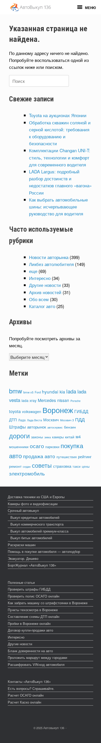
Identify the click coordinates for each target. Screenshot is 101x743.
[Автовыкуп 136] (30, 7)
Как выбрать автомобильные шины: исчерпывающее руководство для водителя (58, 206)
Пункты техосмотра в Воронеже (33, 609)
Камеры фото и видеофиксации (32, 503)
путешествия (66, 456)
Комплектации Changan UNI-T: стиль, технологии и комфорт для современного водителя (59, 157)
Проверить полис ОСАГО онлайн (33, 596)
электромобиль (27, 473)
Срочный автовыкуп (23, 510)
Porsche (75, 401)
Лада (22, 420)
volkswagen (31, 411)
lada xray (29, 400)
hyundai (50, 391)
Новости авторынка (48, 257)
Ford (38, 392)
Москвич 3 (67, 420)
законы (37, 436)
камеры (58, 436)
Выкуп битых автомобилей (31, 537)
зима (47, 437)
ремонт (15, 466)
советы (42, 465)
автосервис (55, 427)
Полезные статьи (21, 582)
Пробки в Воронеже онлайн (29, 623)
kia (62, 392)
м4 (78, 436)
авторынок (36, 427)
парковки (52, 446)
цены (86, 466)
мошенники (18, 446)
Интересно (40, 278)
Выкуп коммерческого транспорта (36, 524)
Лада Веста (34, 420)
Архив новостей (45, 292)
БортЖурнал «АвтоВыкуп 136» (32, 565)
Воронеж (57, 409)
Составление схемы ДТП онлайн (33, 616)
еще (33, 271)
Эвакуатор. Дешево (23, 558)
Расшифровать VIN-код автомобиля (36, 664)
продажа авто (39, 456)
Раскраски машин (21, 544)
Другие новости (45, 285)
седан (27, 466)
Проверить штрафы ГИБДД (29, 589)
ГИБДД (81, 411)
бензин (70, 427)
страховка (62, 466)
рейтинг (84, 456)
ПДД (80, 419)
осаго (37, 446)
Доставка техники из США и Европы (36, 496)
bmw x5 (28, 392)
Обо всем (39, 299)
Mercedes (47, 400)
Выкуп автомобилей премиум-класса (39, 531)
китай (69, 436)
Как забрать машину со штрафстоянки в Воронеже (48, 602)
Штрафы (17, 427)
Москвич (51, 419)
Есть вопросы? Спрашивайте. (31, 688)
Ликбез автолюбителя (51, 264)
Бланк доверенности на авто (30, 650)
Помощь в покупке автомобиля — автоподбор (44, 551)
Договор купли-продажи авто (30, 630)
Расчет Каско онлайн (24, 702)
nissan (63, 400)
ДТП (13, 419)
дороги (19, 435)
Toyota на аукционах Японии (57, 115)
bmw (15, 390)
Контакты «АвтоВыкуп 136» (29, 681)
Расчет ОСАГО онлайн (26, 695)
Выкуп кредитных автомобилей (34, 517)
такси (77, 466)
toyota (15, 411)
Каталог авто (42, 306)
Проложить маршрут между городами (37, 657)
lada (71, 391)
